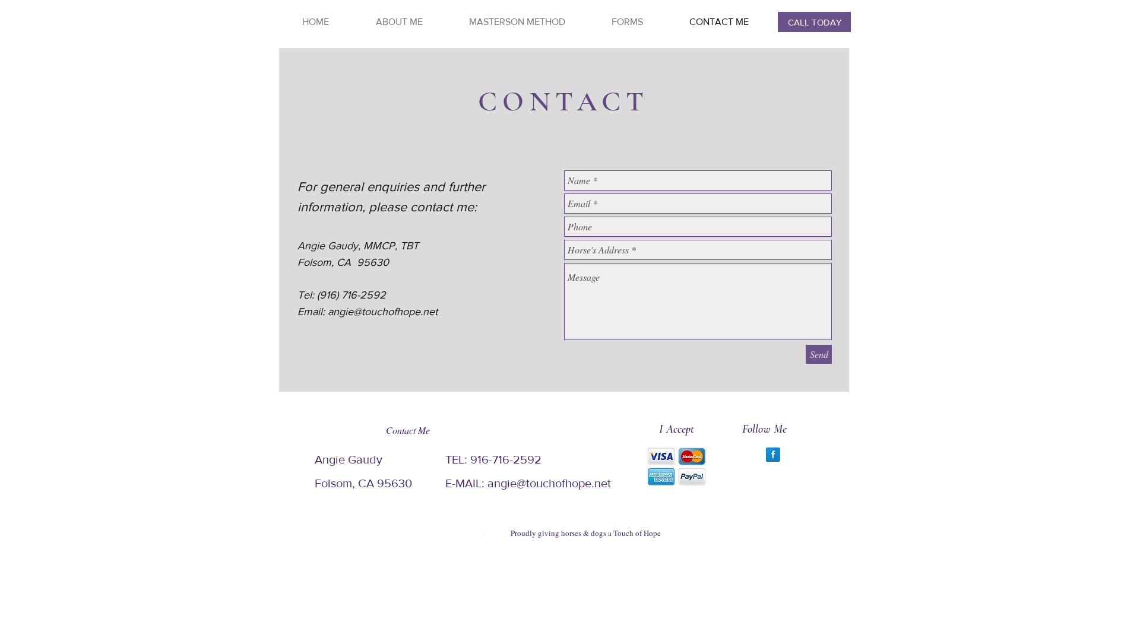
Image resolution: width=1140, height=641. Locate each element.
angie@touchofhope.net (383, 312)
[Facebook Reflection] (773, 455)
